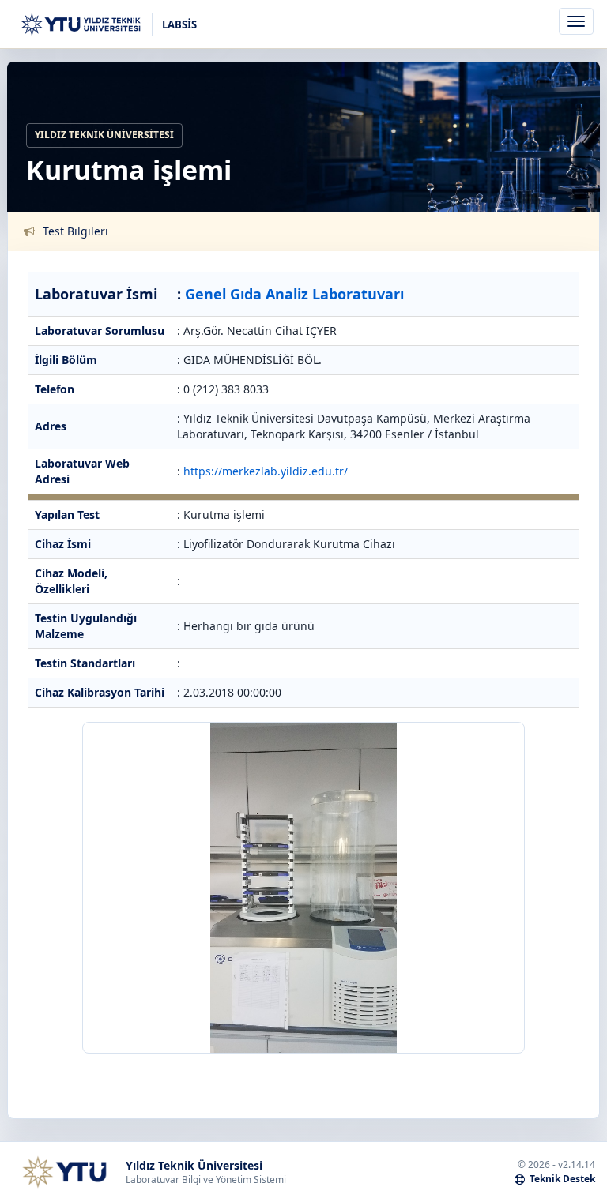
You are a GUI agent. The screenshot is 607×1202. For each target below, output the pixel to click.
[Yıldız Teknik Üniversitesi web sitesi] (64, 1172)
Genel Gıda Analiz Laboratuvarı (294, 293)
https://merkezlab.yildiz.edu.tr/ (265, 471)
